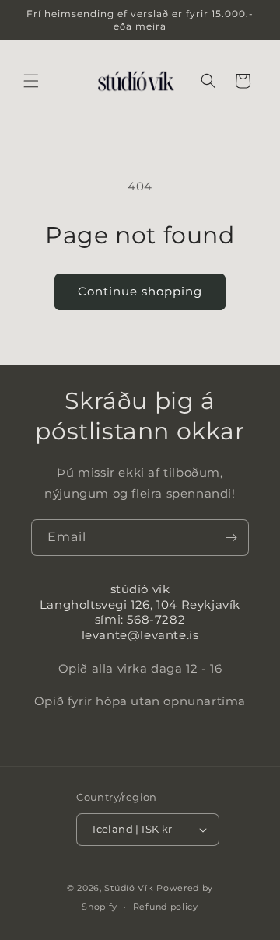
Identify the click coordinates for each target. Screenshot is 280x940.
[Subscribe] (231, 537)
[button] (31, 81)
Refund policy (165, 906)
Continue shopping (140, 291)
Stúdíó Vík (128, 887)
